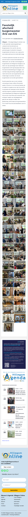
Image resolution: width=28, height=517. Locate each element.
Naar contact (7, 467)
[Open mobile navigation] (25, 8)
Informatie (16, 501)
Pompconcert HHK (20, 400)
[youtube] (26, 1)
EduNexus (17, 514)
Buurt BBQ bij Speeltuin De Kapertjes (19, 426)
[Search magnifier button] (25, 13)
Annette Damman (18, 38)
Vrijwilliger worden (19, 505)
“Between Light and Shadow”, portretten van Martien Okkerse (20, 392)
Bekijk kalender (5, 440)
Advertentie (17, 499)
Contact (3, 505)
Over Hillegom (17, 497)
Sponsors (16, 503)
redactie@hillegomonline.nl (10, 462)
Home (2, 497)
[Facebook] (22, 1)
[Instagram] (24, 1)
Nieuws (3, 501)
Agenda (3, 499)
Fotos (2, 503)
